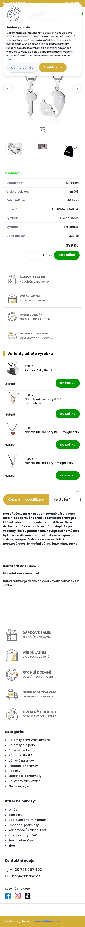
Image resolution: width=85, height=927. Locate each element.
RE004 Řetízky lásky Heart (38, 368)
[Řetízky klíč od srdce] (42, 88)
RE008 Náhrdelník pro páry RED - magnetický (52, 430)
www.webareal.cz (47, 921)
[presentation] (8, 89)
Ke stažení (62, 499)
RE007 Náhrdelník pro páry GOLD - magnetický (44, 399)
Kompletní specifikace (26, 499)
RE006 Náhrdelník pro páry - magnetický (49, 461)
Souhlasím (53, 67)
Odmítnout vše (22, 68)
